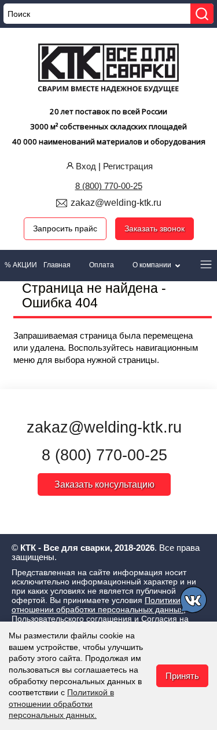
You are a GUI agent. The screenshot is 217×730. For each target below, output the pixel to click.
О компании (153, 265)
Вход (86, 166)
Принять (182, 676)
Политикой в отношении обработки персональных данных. (61, 704)
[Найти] (202, 13)
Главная (57, 265)
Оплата (101, 265)
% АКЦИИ (21, 265)
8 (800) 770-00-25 (108, 186)
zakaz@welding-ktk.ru (116, 203)
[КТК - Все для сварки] (108, 69)
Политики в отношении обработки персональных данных (99, 604)
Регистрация (128, 166)
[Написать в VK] (194, 601)
